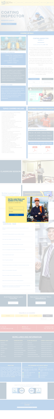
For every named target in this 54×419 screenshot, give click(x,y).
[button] (49, 195)
